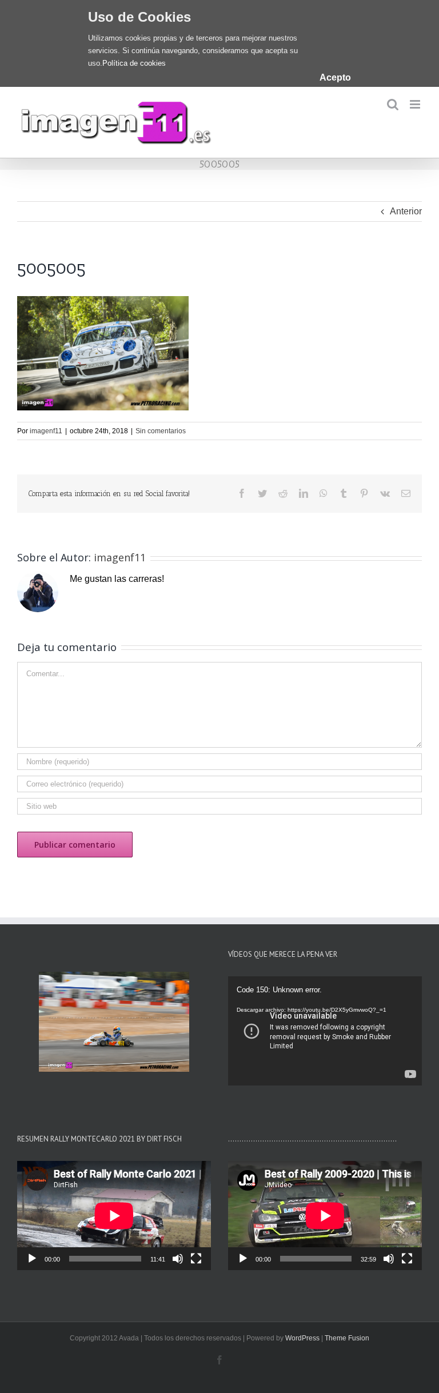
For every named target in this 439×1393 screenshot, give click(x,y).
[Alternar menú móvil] (416, 104)
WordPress (302, 1338)
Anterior (406, 211)
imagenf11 (46, 431)
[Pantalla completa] (196, 1258)
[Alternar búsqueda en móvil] (392, 104)
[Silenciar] (177, 1258)
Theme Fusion (347, 1338)
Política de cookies (134, 63)
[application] (325, 1030)
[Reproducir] (32, 1258)
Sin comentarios (160, 431)
